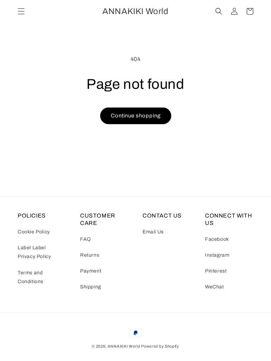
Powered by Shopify (160, 346)
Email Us (153, 231)
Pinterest (216, 271)
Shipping (90, 286)
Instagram (217, 255)
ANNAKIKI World (124, 346)
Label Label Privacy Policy (34, 252)
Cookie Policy (34, 231)
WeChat (214, 286)
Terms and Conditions (30, 277)
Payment (90, 271)
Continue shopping (136, 115)
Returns (89, 255)
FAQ (85, 239)
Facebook (217, 239)
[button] (21, 11)
